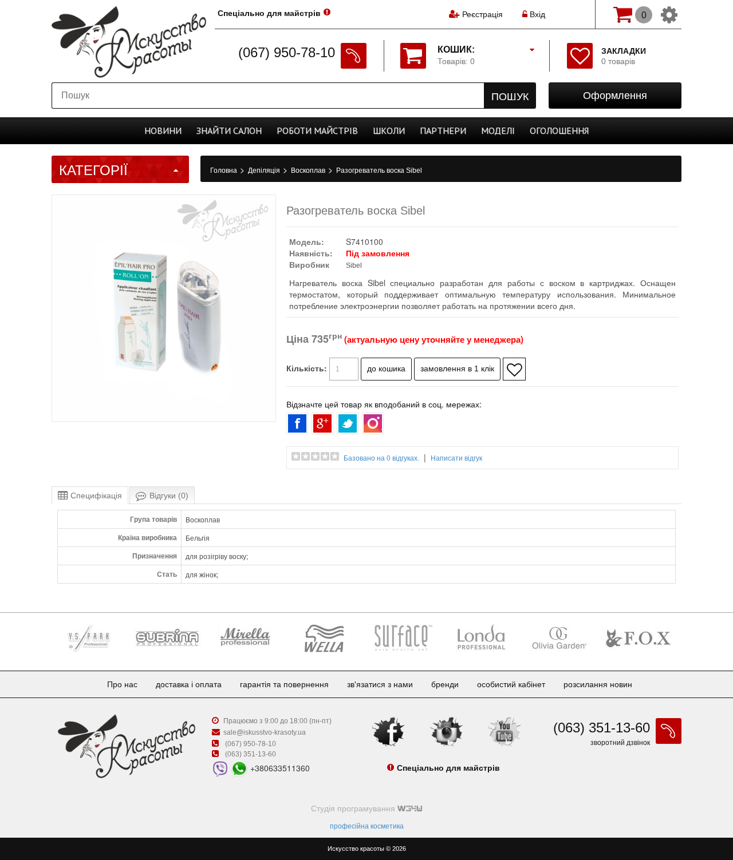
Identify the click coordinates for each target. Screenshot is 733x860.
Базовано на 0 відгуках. (381, 458)
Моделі (498, 130)
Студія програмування (354, 808)
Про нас (122, 684)
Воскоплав (309, 171)
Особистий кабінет (511, 684)
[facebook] (388, 731)
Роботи (317, 130)
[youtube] (504, 731)
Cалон (229, 130)
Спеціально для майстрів (269, 13)
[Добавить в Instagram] (373, 423)
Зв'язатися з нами (380, 684)
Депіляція (265, 171)
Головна (224, 171)
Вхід (536, 14)
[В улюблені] (514, 369)
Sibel (354, 265)
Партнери (443, 130)
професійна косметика (367, 826)
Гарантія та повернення (284, 684)
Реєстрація (482, 14)
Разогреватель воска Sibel (379, 171)
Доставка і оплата (189, 684)
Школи (389, 130)
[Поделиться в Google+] (322, 423)
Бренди (445, 684)
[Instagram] (446, 731)
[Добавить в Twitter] (347, 423)
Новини (163, 130)
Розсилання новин (597, 684)
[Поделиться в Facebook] (297, 423)
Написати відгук (456, 458)
